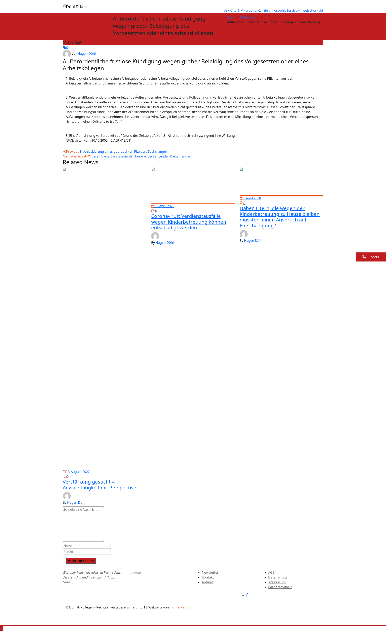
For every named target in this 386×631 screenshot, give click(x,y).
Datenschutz (277, 577)
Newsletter (210, 572)
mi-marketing (180, 607)
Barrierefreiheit (280, 587)
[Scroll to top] (1, 628)
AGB (271, 572)
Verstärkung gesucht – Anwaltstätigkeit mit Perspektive (99, 484)
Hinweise (304, 10)
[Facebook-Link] (247, 595)
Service (291, 10)
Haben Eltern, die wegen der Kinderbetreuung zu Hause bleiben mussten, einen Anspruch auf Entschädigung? (280, 217)
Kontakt (317, 10)
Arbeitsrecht (249, 17)
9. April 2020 (251, 198)
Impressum (277, 582)
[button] (371, 256)
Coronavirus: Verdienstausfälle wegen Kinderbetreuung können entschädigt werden (188, 222)
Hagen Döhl (87, 53)
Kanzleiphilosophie (272, 10)
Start (230, 17)
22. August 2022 (78, 471)
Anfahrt (208, 582)
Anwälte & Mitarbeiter (241, 10)
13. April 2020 (164, 206)
